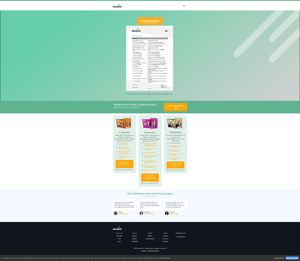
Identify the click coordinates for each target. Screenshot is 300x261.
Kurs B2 (150, 233)
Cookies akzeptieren (292, 258)
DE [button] (184, 6)
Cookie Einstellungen (164, 258)
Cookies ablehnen (279, 258)
